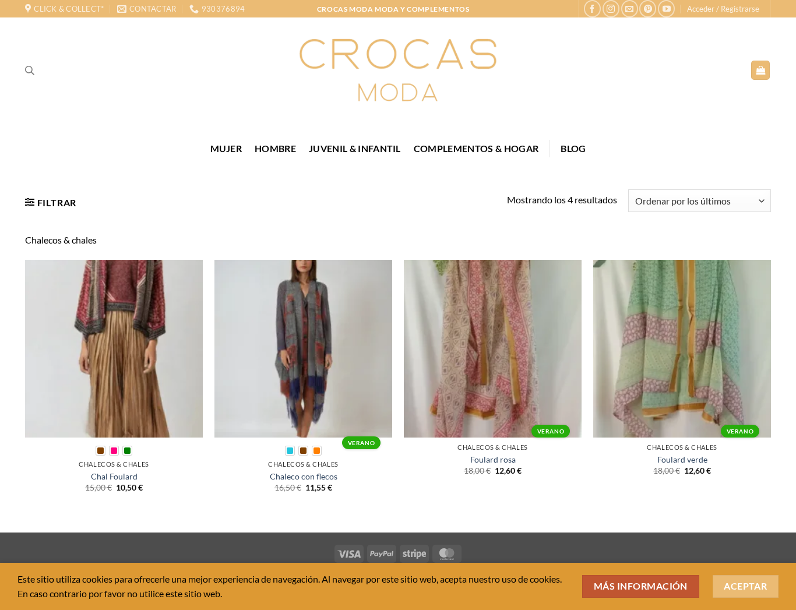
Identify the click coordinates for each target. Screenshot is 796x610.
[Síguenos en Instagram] (611, 8)
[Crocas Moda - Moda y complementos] (398, 69)
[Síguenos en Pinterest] (647, 8)
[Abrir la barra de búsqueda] (29, 70)
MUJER (226, 148)
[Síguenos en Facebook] (592, 8)
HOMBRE (275, 148)
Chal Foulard (114, 476)
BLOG (573, 148)
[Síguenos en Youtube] (666, 8)
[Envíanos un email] (629, 8)
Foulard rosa (493, 459)
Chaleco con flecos (303, 476)
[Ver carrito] (760, 70)
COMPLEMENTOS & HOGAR (476, 148)
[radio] (100, 450)
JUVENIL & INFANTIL (355, 148)
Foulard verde (682, 459)
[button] (723, 8)
